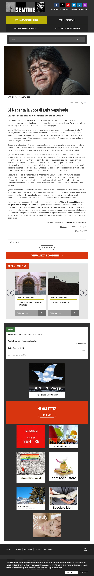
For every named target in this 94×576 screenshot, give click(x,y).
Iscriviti (47, 415)
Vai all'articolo (22, 313)
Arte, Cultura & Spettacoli (67, 28)
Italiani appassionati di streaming (19, 353)
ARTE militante (82, 348)
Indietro (47, 248)
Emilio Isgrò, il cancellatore (17, 346)
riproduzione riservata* (76, 222)
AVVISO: (63, 227)
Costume (83, 355)
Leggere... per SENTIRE (60, 302)
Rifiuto (84, 573)
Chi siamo (54, 10)
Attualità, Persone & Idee (26, 20)
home (8, 549)
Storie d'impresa (81, 335)
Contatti (74, 10)
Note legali (83, 10)
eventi (84, 341)
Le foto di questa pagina (76, 227)
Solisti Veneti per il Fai (16, 339)
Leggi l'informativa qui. (55, 568)
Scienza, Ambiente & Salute (26, 28)
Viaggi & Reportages (67, 20)
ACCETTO (71, 572)
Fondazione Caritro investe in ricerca (30, 303)
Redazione (64, 10)
